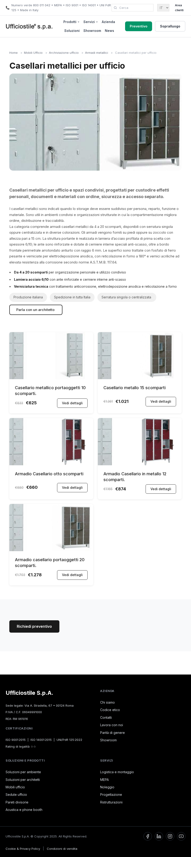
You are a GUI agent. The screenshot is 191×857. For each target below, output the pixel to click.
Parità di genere (112, 733)
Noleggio (107, 787)
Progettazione (111, 794)
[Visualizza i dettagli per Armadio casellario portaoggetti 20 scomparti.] (51, 550)
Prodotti (69, 22)
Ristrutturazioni (111, 802)
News (109, 31)
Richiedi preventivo (34, 626)
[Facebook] (147, 836)
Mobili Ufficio (33, 52)
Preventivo (138, 26)
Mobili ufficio (15, 787)
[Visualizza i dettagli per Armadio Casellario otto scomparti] (51, 464)
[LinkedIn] (159, 836)
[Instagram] (170, 836)
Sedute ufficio (16, 794)
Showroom (92, 31)
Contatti (106, 717)
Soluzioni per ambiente (23, 772)
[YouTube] (181, 836)
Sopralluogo (170, 26)
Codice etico (110, 710)
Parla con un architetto (35, 309)
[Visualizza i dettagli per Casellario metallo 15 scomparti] (140, 378)
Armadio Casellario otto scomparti (49, 473)
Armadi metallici (96, 52)
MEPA (104, 780)
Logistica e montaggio (117, 772)
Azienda (108, 22)
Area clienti (179, 7)
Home (13, 52)
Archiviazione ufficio (64, 52)
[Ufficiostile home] (29, 26)
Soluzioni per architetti (23, 780)
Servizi (89, 22)
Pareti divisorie (17, 802)
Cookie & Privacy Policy (23, 848)
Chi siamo (107, 702)
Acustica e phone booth (24, 810)
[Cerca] (115, 7)
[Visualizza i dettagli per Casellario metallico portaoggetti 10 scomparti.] (51, 378)
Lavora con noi (111, 725)
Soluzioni (72, 31)
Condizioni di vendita (62, 848)
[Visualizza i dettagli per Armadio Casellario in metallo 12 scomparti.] (140, 464)
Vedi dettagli (72, 403)
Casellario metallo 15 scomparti (134, 387)
